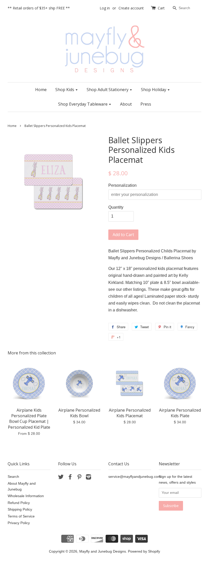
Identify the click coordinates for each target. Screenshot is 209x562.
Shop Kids (65, 89)
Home (41, 89)
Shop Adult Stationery (108, 89)
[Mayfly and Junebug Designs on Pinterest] (79, 478)
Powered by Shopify (144, 551)
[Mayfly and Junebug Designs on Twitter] (61, 478)
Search (13, 477)
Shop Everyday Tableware (83, 104)
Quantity (115, 207)
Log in (105, 8)
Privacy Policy (19, 523)
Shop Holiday (154, 89)
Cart (161, 8)
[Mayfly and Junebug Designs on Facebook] (70, 478)
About (126, 104)
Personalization (122, 185)
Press (145, 104)
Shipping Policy (20, 509)
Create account (131, 8)
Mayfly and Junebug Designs (102, 551)
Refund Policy (19, 503)
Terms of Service (21, 516)
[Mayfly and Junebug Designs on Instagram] (88, 478)
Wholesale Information (26, 496)
